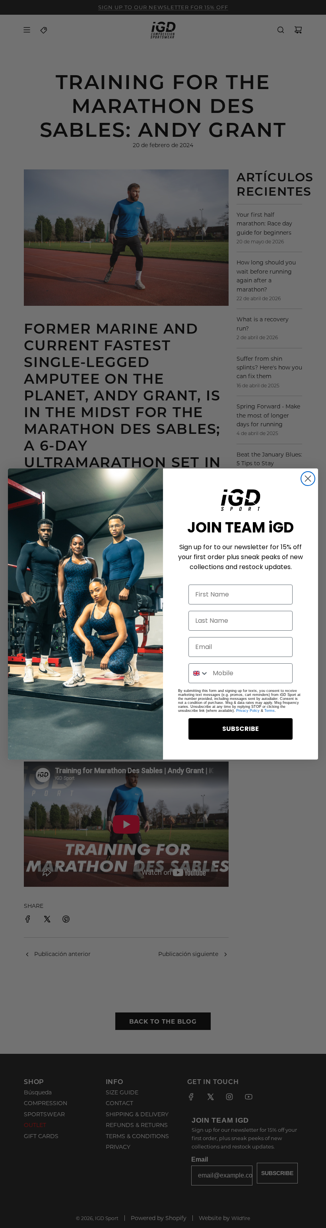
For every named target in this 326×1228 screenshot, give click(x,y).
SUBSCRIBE (240, 728)
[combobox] (199, 673)
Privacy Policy (248, 711)
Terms (269, 711)
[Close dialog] (308, 479)
